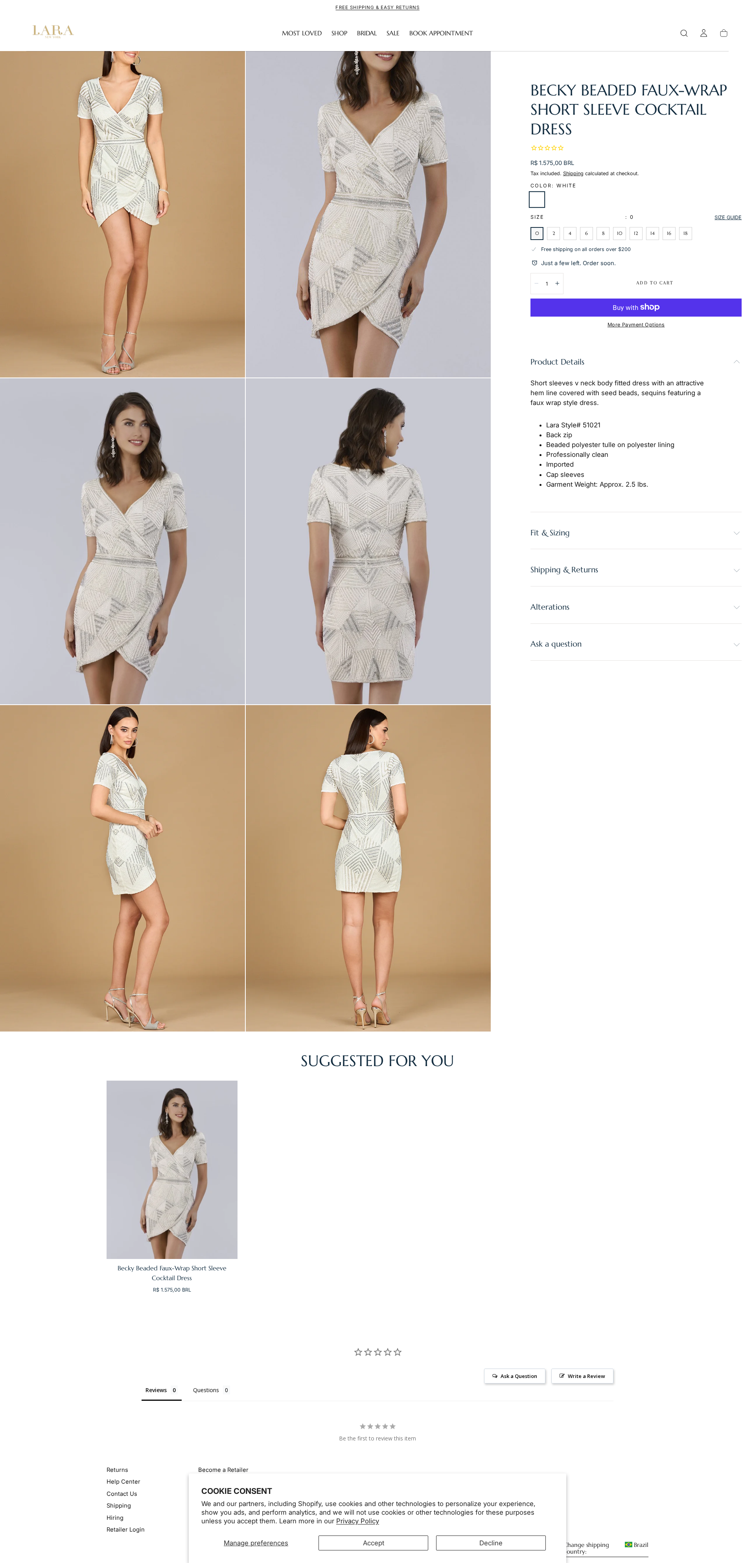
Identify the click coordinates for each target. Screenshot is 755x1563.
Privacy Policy (357, 1521)
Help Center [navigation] (123, 1481)
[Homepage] (51, 33)
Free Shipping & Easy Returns (377, 7)
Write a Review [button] (586, 1376)
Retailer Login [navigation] (126, 1529)
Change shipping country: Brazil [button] (605, 1548)
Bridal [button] (367, 33)
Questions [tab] (206, 1390)
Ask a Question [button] (519, 1376)
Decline (491, 1543)
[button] (684, 33)
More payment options (636, 325)
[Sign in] (704, 33)
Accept (373, 1543)
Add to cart (655, 283)
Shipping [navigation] (119, 1505)
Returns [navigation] (117, 1469)
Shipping (573, 173)
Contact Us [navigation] (122, 1493)
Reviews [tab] (156, 1390)
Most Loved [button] (302, 33)
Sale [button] (393, 33)
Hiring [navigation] (115, 1517)
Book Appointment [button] (441, 33)
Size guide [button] (728, 217)
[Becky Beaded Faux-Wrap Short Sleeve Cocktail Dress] (172, 1170)
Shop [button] (339, 33)
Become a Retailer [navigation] (223, 1469)
